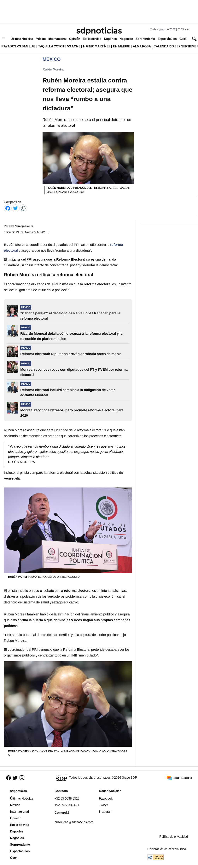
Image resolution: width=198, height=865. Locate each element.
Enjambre (121, 46)
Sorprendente (145, 38)
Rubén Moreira (53, 69)
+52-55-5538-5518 (67, 798)
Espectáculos (167, 38)
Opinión (74, 38)
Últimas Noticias (22, 38)
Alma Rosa (142, 46)
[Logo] (99, 31)
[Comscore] (179, 777)
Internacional (57, 38)
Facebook (105, 798)
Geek (183, 38)
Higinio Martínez (96, 46)
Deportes (110, 38)
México (41, 38)
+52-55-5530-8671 (67, 805)
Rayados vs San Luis (18, 46)
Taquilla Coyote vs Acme (59, 46)
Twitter (103, 805)
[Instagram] (22, 777)
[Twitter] (15, 208)
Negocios (126, 38)
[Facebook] (8, 208)
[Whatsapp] (23, 208)
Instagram (105, 811)
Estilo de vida (92, 38)
